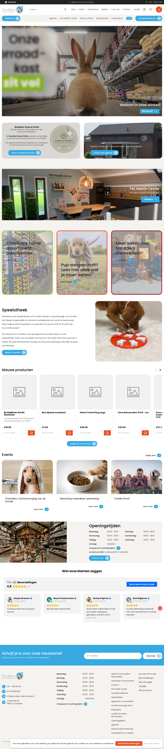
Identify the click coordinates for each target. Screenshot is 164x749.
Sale (129, 18)
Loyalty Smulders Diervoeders (119, 715)
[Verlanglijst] (151, 9)
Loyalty (137, 9)
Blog (73, 9)
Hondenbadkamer (147, 18)
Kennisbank (93, 9)
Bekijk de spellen (12, 352)
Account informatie (147, 674)
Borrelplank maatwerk (54, 412)
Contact (126, 9)
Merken (104, 9)
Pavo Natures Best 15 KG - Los (133, 412)
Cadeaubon (117, 18)
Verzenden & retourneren (122, 681)
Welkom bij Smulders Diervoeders (120, 675)
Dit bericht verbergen (129, 743)
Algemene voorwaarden (122, 701)
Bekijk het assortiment (80, 443)
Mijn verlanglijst (145, 682)
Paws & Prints (86, 18)
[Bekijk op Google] (9, 599)
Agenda (53, 18)
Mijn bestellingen (146, 678)
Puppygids (116, 709)
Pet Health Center (68, 18)
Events (82, 9)
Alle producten (145, 690)
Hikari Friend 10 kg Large (92, 412)
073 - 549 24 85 (155, 2)
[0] (159, 9)
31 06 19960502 (13, 691)
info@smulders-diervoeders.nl (20, 696)
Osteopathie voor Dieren (122, 733)
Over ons (115, 9)
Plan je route (98, 558)
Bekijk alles (151, 455)
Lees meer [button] (91, 617)
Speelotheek (102, 18)
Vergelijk (142, 686)
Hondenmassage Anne (121, 705)
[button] (4, 608)
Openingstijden (118, 720)
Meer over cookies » (152, 743)
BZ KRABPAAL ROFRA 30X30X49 (14, 413)
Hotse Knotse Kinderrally (122, 729)
